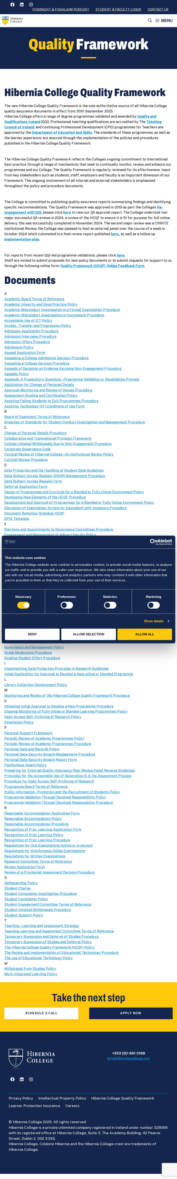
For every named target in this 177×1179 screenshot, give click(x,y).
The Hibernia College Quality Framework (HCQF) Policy (49, 947)
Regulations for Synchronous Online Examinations (44, 851)
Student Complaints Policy (26, 899)
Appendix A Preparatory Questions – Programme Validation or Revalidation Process (71, 379)
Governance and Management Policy (34, 647)
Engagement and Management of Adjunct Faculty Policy (50, 535)
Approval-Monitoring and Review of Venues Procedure (48, 390)
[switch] (67, 605)
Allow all (144, 634)
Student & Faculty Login (118, 9)
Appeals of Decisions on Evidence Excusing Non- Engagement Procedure (63, 369)
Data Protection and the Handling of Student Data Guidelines (54, 470)
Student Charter (17, 888)
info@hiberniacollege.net (128, 1058)
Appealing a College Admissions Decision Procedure (46, 358)
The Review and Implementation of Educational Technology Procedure (61, 953)
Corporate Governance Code (27, 449)
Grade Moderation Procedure (28, 653)
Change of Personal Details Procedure (35, 433)
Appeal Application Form (24, 353)
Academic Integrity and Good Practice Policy (40, 304)
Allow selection (88, 634)
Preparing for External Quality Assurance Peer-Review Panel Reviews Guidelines (69, 770)
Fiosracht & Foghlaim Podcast (60, 9)
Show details (154, 621)
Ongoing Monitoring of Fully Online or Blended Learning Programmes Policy (65, 711)
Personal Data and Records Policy (31, 749)
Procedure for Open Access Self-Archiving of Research (49, 781)
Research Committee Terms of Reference (38, 862)
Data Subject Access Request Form (33, 481)
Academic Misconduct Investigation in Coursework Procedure (54, 315)
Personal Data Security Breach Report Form (40, 760)
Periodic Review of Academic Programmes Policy (44, 738)
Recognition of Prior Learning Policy (33, 835)
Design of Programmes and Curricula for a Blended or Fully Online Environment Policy (74, 492)
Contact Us (158, 9)
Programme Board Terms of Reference (36, 787)
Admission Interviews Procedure (30, 336)
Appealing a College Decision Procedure (37, 363)
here (67, 212)
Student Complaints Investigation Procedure (40, 894)
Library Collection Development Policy (35, 685)
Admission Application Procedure (31, 331)
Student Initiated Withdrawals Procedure (37, 910)
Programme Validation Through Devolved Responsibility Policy (55, 797)
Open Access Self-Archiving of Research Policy (42, 717)
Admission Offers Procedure (27, 342)
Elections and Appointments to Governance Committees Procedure (58, 529)
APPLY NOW (131, 1013)
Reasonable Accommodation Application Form (42, 813)
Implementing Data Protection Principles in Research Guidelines (56, 669)
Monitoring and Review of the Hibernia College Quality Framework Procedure (67, 696)
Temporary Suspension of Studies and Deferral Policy (48, 942)
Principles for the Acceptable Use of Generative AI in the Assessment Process (67, 776)
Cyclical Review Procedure (26, 460)
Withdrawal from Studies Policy (30, 969)
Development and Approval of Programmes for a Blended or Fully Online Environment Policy (79, 503)
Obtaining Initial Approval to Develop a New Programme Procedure (59, 706)
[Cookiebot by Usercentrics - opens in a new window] (153, 542)
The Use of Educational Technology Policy (38, 958)
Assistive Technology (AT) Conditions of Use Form (44, 406)
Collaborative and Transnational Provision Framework (48, 438)
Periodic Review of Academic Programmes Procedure (47, 744)
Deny (32, 634)
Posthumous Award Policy (25, 765)
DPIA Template (16, 519)
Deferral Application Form (25, 487)
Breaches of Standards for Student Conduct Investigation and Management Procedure (74, 422)
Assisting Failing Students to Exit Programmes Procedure (51, 401)
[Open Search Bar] (150, 20)
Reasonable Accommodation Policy (33, 819)
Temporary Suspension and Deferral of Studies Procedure (51, 937)
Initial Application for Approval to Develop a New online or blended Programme (68, 674)
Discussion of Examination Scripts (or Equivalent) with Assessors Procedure (65, 508)
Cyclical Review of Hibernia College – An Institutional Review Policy (58, 454)
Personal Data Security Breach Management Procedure (49, 754)
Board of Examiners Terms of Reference (37, 417)
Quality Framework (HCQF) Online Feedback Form (102, 266)
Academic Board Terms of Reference (34, 299)
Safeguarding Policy (21, 883)
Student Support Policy (23, 915)
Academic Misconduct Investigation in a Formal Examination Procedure (62, 310)
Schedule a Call (41, 1013)
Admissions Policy (18, 347)
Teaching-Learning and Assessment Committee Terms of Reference (59, 931)
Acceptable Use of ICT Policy (28, 321)
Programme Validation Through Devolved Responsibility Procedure (58, 803)
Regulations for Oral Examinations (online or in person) (48, 845)
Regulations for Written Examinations (34, 856)
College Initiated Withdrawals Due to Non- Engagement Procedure (58, 444)
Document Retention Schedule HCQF (34, 513)
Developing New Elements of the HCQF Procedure (45, 497)
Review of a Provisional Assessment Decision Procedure (49, 872)
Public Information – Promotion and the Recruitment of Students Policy (62, 792)
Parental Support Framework (28, 733)
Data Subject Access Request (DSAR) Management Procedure (54, 476)
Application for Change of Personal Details (39, 385)
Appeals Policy (16, 374)
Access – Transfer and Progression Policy (37, 326)
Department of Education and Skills (62, 133)
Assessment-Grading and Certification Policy (40, 396)
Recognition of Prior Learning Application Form (42, 829)
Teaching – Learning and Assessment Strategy (41, 926)
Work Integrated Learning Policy (30, 974)
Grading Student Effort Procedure (32, 658)
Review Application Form (24, 867)
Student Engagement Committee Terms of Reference (47, 904)
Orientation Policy (19, 722)
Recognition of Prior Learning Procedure (37, 840)
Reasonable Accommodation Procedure (36, 824)
